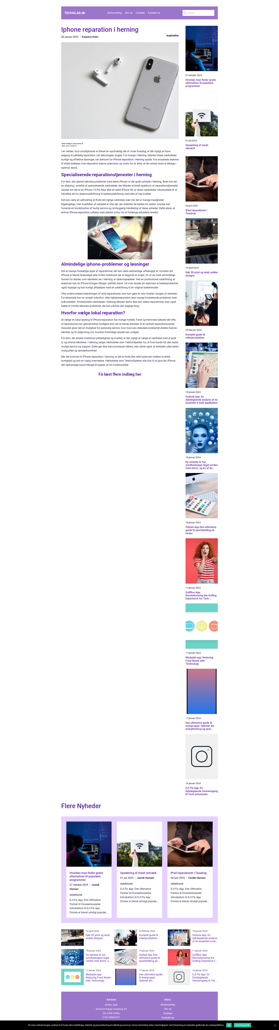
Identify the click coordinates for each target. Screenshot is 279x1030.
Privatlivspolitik (242, 1025)
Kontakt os (154, 12)
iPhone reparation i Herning (128, 159)
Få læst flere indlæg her (119, 374)
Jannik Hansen (145, 877)
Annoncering (114, 12)
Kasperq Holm (90, 36)
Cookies (140, 12)
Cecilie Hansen (197, 877)
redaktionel (76, 894)
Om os (128, 12)
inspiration (172, 35)
